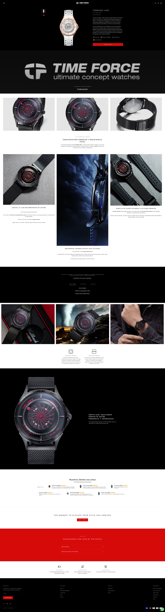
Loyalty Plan (62, 592)
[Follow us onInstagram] (7, 603)
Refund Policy (156, 592)
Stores (109, 592)
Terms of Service (156, 590)
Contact (61, 597)
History (61, 588)
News (61, 595)
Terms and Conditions (157, 588)
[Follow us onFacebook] (3, 603)
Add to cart (108, 44)
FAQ (154, 599)
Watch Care (110, 588)
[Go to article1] (44, 11)
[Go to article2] (44, 15)
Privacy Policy (156, 595)
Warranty (155, 597)
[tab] (72, 284)
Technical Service (111, 590)
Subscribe (8, 597)
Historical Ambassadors (65, 590)
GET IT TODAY (82, 519)
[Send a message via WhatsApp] (162, 609)
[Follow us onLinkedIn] (10, 603)
